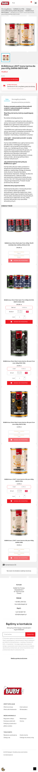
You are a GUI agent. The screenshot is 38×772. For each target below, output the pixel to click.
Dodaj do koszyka (19, 261)
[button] (20, 2)
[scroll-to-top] (34, 768)
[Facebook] (16, 664)
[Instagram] (22, 664)
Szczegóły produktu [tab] (19, 99)
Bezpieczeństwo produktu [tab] (21, 102)
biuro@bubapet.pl (8, 755)
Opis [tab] (7, 99)
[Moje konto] (26, 3)
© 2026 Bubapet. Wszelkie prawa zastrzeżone (15, 752)
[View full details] (32, 212)
